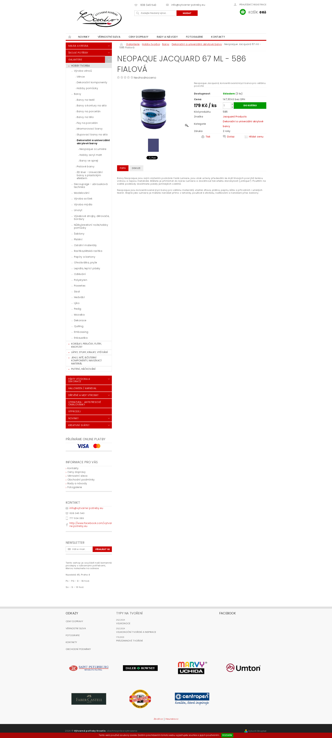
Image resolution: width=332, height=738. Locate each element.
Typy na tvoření (129, 613)
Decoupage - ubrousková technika (91, 185)
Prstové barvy (85, 166)
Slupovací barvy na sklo (92, 134)
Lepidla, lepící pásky (87, 268)
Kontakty (218, 37)
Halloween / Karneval (82, 388)
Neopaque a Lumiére (93, 149)
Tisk (208, 136)
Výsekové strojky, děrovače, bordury (91, 217)
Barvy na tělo (85, 117)
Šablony (79, 233)
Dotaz (231, 136)
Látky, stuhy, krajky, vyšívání (89, 352)
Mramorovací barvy (90, 128)
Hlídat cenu (256, 136)
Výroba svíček (83, 198)
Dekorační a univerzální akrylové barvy (93, 142)
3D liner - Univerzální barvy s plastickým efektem (90, 175)
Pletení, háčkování (83, 369)
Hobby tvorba (80, 65)
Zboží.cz (158, 719)
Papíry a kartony (84, 257)
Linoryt (78, 210)
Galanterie (75, 59)
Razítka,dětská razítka (88, 251)
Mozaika (79, 314)
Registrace (259, 4)
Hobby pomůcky (87, 88)
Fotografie (73, 635)
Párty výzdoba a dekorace (79, 380)
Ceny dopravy (139, 37)
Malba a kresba (78, 45)
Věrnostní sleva (109, 37)
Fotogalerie (194, 37)
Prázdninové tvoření (129, 640)
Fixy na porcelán (87, 123)
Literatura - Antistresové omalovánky (84, 403)
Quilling (79, 326)
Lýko (77, 303)
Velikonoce (123, 623)
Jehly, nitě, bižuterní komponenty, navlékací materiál (86, 360)
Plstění (78, 239)
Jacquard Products (235, 116)
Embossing (81, 332)
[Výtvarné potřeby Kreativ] (99, 18)
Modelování (81, 193)
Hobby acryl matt (91, 155)
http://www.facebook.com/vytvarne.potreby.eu (91, 524)
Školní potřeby (78, 52)
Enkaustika (80, 338)
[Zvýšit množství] (232, 104)
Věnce (81, 76)
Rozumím (227, 735)
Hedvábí (79, 297)
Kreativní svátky (78, 425)
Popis (123, 168)
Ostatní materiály (85, 245)
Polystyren (80, 280)
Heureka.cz (171, 719)
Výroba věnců (83, 71)
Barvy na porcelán (88, 111)
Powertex (79, 285)
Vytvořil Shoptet (257, 731)
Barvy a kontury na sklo (92, 105)
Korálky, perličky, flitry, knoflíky (86, 345)
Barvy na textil (86, 100)
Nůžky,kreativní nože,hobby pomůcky (91, 226)
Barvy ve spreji (89, 160)
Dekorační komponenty (92, 82)
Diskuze (136, 168)
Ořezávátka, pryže (85, 262)
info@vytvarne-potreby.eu (86, 508)
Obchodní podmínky (81, 479)
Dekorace (80, 320)
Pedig (77, 309)
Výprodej (74, 411)
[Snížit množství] (232, 107)
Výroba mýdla (83, 204)
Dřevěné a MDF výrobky (83, 395)
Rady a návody (167, 37)
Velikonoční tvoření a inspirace (136, 632)
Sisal (77, 291)
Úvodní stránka (70, 37)
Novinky (83, 37)
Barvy (77, 94)
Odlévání (80, 274)
